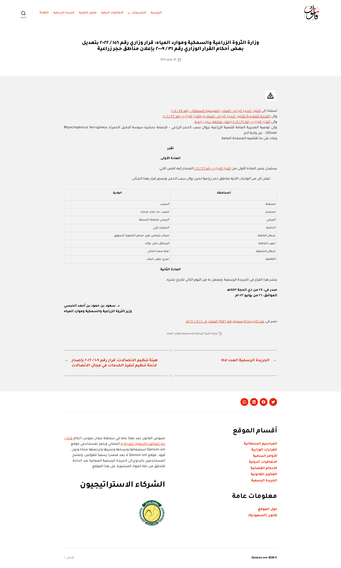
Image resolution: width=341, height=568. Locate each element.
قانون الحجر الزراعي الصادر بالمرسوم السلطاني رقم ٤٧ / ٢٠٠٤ (216, 111)
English (44, 12)
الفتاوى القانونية (264, 474)
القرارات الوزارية (264, 450)
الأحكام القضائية (264, 468)
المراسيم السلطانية (260, 444)
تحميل (270, 96)
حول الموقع (267, 509)
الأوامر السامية (265, 456)
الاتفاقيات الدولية (112, 12)
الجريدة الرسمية (64, 12)
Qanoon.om (259, 557)
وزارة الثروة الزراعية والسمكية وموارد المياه (192, 333)
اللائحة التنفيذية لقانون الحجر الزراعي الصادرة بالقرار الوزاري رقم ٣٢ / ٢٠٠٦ (216, 117)
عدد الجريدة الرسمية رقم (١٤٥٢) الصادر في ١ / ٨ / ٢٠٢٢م (225, 322)
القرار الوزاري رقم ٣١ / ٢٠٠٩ (212, 169)
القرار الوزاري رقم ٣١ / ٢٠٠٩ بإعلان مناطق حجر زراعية (232, 122)
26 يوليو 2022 (168, 59)
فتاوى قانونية (88, 12)
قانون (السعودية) (262, 515)
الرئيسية (156, 12)
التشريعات (138, 12)
